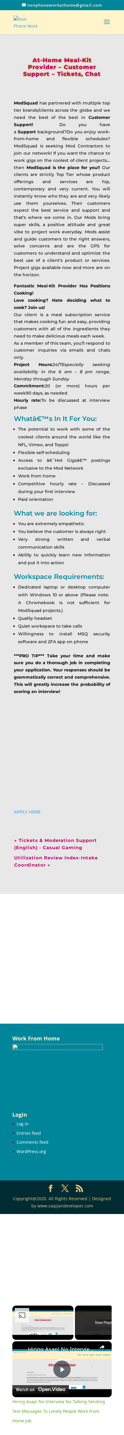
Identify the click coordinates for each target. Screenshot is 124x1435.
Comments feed (32, 1142)
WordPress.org (31, 1151)
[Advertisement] (62, 959)
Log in (23, 1124)
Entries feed (29, 1133)
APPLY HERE (27, 812)
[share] (102, 1347)
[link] (20, 1349)
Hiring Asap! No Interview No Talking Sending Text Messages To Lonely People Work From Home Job (62, 1349)
